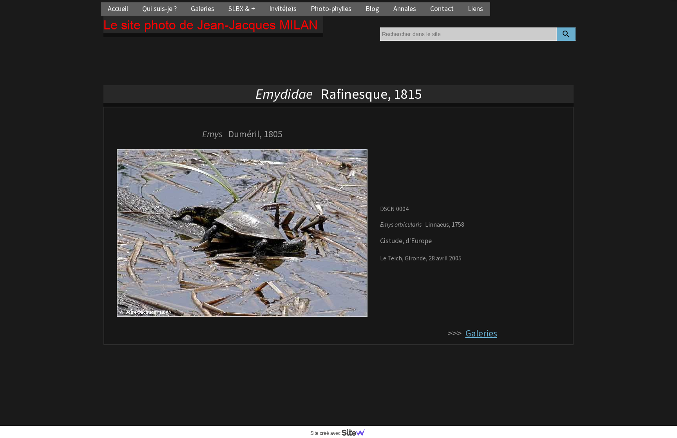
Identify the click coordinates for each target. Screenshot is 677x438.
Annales (404, 8)
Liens (475, 8)
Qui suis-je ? (159, 8)
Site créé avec (326, 433)
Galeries (202, 8)
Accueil (118, 8)
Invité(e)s (283, 8)
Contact (442, 8)
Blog (372, 8)
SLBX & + (241, 8)
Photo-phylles (331, 8)
